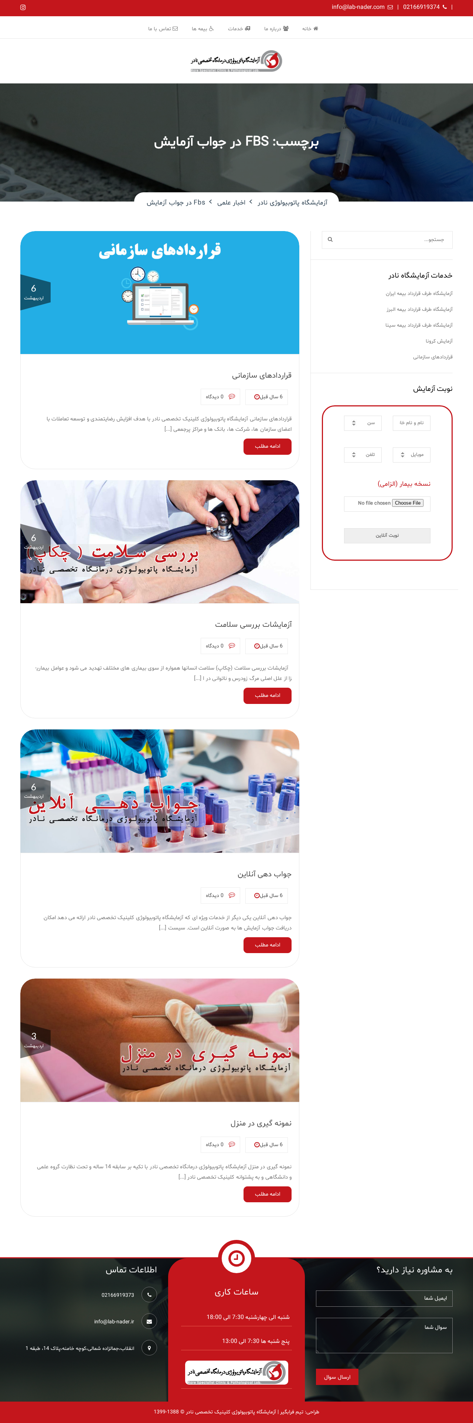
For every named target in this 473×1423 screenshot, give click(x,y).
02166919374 (421, 7)
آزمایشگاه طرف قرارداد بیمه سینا (419, 325)
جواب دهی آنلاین (265, 874)
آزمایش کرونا (439, 341)
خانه (307, 28)
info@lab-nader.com (358, 7)
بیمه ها (200, 28)
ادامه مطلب (267, 446)
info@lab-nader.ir (114, 1322)
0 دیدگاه (215, 397)
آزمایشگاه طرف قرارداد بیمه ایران (419, 293)
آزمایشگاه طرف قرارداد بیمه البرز (420, 309)
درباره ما (273, 28)
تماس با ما (160, 28)
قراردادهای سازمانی (262, 376)
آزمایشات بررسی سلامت (253, 625)
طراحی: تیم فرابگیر (299, 1412)
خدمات (236, 28)
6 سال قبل (271, 397)
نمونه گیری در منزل (261, 1123)
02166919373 (118, 1295)
